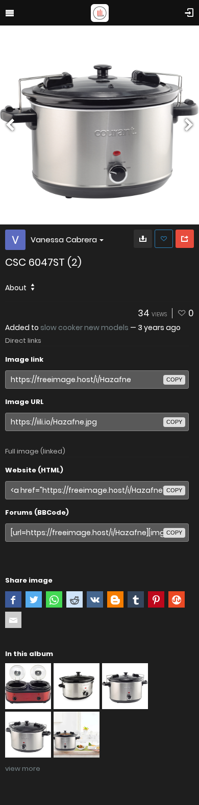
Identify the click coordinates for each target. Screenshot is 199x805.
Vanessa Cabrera (64, 239)
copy (174, 379)
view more (22, 768)
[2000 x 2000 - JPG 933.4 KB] (143, 239)
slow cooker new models (84, 327)
